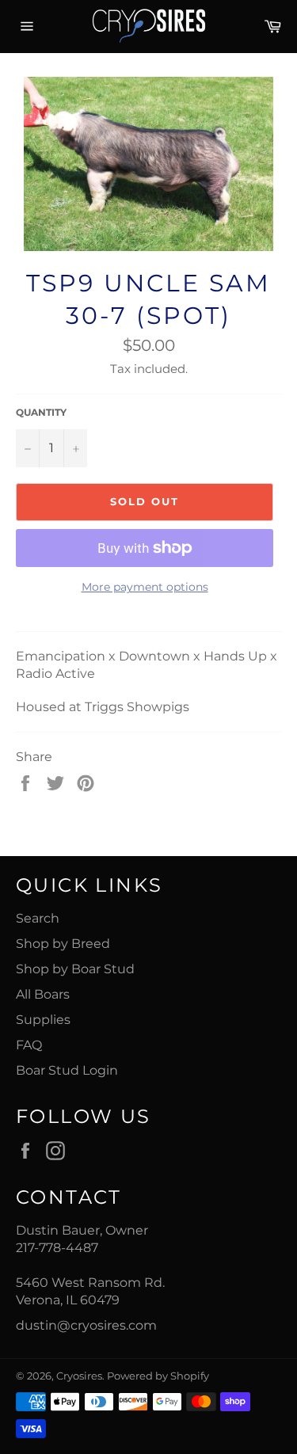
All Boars (43, 994)
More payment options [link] (145, 587)
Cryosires (79, 1376)
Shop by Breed (63, 943)
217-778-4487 (57, 1247)
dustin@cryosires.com (86, 1325)
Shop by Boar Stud (75, 968)
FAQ (29, 1044)
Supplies (43, 1019)
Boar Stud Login (67, 1070)
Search (37, 918)
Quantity (41, 412)
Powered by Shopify (158, 1376)
